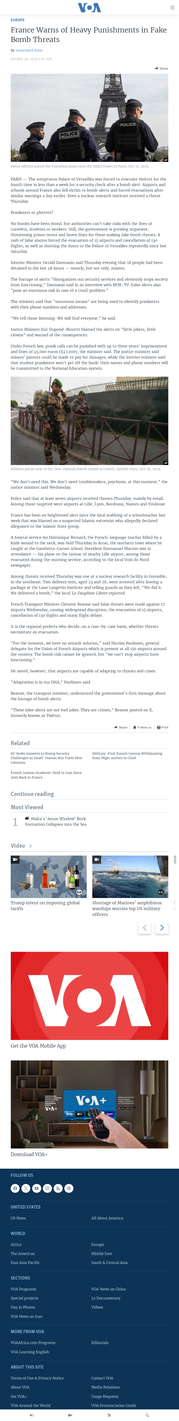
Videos (97, 1307)
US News (18, 1218)
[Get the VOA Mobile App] (89, 996)
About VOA (20, 1387)
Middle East (101, 1253)
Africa (16, 1244)
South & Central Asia (109, 1263)
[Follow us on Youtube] (36, 1188)
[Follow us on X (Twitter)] (25, 1188)
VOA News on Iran (26, 1316)
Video (18, 846)
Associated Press (29, 50)
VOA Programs (23, 1289)
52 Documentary (105, 1298)
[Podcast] (68, 1188)
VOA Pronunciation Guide (113, 1405)
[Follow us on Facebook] (15, 1188)
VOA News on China (108, 1289)
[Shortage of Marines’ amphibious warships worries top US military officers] (130, 877)
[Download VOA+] (89, 1104)
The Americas (23, 1253)
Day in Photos (23, 1307)
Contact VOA (102, 1378)
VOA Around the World (31, 1405)
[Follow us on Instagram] (47, 1188)
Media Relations (105, 1387)
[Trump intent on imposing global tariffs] (49, 877)
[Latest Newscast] (32, 1415)
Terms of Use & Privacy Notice (37, 1378)
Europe (18, 20)
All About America (107, 1218)
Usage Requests (105, 1396)
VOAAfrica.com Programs (33, 1343)
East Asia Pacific (25, 1263)
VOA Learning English (30, 1352)
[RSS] (58, 1188)
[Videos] (70, 1415)
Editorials (100, 1343)
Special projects (24, 1298)
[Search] (147, 1415)
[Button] (161, 68)
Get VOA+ (19, 1396)
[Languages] (109, 1415)
